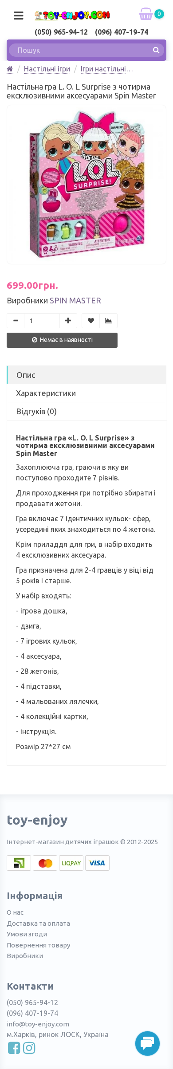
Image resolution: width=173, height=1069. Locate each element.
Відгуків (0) (36, 411)
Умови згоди (27, 934)
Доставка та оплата (38, 923)
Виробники (25, 955)
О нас (15, 912)
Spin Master (75, 300)
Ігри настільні (103, 69)
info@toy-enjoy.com (38, 1024)
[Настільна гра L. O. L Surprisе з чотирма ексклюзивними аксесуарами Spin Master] (86, 184)
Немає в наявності (66, 339)
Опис (25, 374)
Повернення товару (38, 945)
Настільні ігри (47, 69)
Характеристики (46, 393)
